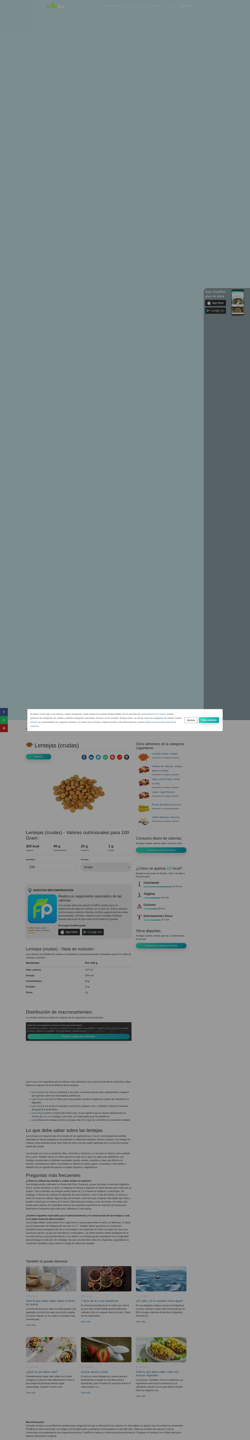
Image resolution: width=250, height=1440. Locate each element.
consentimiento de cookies (153, 714)
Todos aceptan (209, 720)
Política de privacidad (155, 722)
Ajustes (191, 720)
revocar (33, 722)
